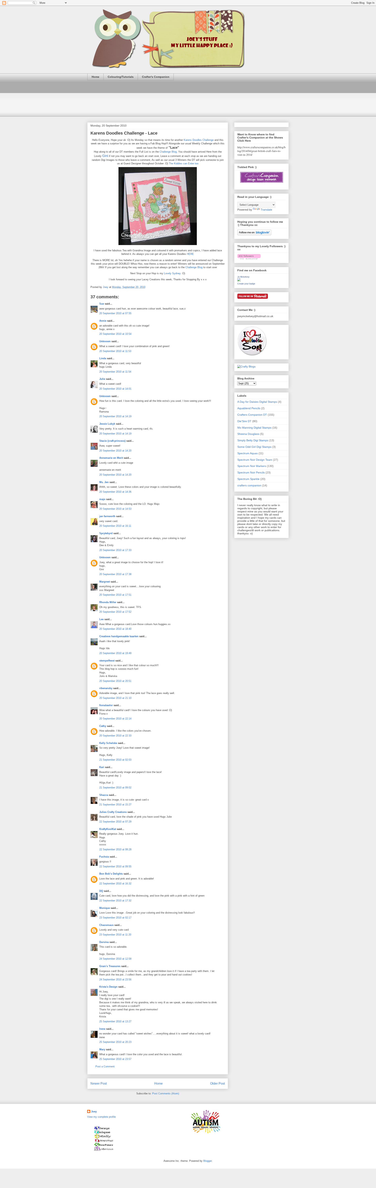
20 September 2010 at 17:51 (115, 594)
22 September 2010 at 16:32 (115, 883)
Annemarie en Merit (111, 457)
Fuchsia (104, 856)
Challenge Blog (168, 151)
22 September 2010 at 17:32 (115, 900)
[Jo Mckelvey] (238, 280)
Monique (104, 908)
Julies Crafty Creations (113, 812)
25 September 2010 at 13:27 (115, 1021)
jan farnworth (107, 516)
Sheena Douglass (248, 433)
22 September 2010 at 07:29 (115, 821)
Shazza (103, 795)
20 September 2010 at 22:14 (115, 718)
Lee (101, 619)
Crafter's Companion (155, 76)
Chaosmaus (106, 925)
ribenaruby (105, 688)
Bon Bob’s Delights (111, 873)
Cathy (102, 726)
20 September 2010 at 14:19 (115, 416)
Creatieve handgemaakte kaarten (118, 636)
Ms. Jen (104, 482)
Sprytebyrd (106, 533)
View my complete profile (101, 1116)
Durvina (104, 942)
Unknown (105, 341)
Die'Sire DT (244, 421)
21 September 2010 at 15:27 (115, 804)
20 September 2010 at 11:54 (115, 371)
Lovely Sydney (173, 273)
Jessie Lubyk (107, 423)
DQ (101, 890)
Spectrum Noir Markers (251, 466)
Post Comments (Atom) (165, 1093)
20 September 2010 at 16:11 (115, 525)
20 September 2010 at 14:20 (115, 450)
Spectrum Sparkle (248, 478)
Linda (102, 358)
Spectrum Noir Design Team (254, 459)
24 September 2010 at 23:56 (115, 979)
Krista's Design (108, 986)
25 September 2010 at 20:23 (115, 1042)
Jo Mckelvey (243, 277)
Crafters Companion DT (252, 414)
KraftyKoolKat (107, 829)
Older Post (217, 1083)
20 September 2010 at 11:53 (115, 351)
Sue (101, 303)
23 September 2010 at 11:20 (115, 934)
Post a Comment (105, 1066)
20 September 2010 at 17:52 (115, 611)
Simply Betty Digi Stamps (252, 440)
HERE (190, 253)
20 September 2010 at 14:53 (115, 508)
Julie (102, 378)
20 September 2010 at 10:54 (115, 333)
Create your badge (246, 283)
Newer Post (98, 1083)
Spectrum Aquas (247, 453)
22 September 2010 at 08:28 (115, 849)
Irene (102, 1028)
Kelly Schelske (108, 743)
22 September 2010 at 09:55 (115, 866)
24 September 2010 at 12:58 (115, 958)
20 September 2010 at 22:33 (115, 735)
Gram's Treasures (109, 966)
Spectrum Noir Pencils (251, 472)
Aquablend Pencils (248, 408)
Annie (102, 320)
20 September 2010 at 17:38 (115, 574)
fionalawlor (106, 705)
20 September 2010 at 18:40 (115, 628)
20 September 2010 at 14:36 (115, 491)
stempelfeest (107, 660)
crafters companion (249, 485)
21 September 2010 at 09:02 (115, 787)
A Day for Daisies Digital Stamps (257, 401)
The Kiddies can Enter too (183, 163)
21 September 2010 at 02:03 (115, 759)
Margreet (104, 581)
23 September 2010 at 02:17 (115, 917)
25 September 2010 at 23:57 (115, 1059)
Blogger (207, 1160)
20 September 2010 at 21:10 (115, 698)
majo (102, 499)
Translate (266, 209)
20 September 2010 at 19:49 (115, 653)
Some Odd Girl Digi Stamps (254, 446)
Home (95, 76)
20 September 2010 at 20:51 (115, 681)
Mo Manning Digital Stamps (254, 427)
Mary (102, 1049)
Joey (94, 1111)
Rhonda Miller (107, 602)
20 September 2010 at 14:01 (115, 388)
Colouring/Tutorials (121, 76)
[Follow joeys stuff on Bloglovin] (254, 234)
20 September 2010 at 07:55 (115, 313)
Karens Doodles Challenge (199, 139)
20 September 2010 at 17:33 (115, 550)
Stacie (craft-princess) (112, 440)
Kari (101, 767)
